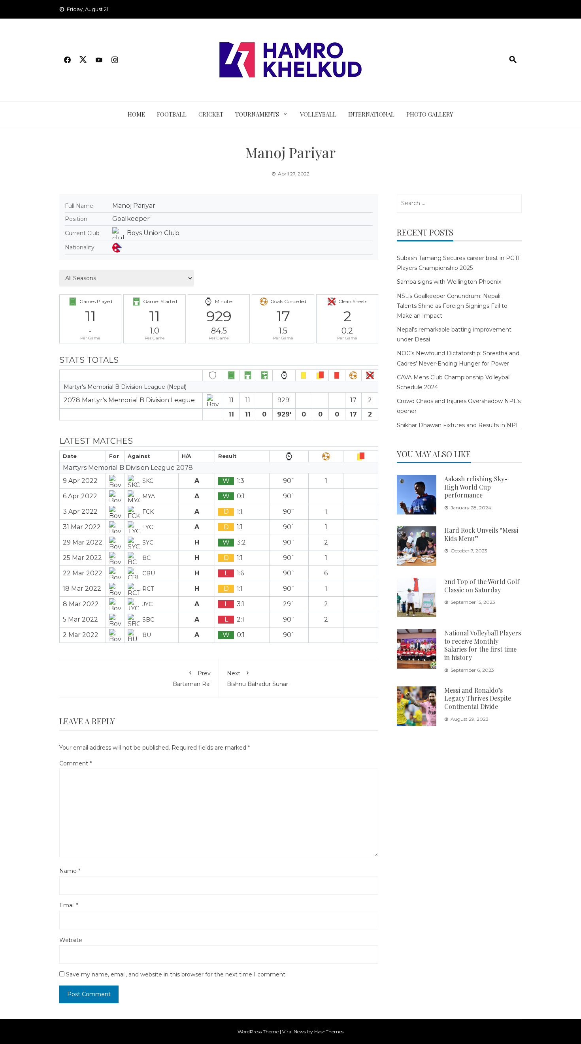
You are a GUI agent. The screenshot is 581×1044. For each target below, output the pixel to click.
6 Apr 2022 (80, 496)
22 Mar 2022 (82, 573)
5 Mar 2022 (80, 619)
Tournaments (257, 114)
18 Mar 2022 (82, 588)
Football (172, 114)
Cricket (210, 114)
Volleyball (318, 114)
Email (68, 905)
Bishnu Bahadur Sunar (257, 678)
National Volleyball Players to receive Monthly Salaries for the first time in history (482, 645)
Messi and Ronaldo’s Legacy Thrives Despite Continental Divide (477, 698)
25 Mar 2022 (82, 558)
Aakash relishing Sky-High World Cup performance (475, 487)
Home (136, 114)
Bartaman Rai (192, 678)
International (371, 114)
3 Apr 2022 (80, 511)
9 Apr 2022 (80, 480)
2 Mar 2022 (80, 635)
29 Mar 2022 (82, 542)
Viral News (294, 1032)
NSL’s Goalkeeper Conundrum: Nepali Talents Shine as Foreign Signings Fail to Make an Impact (452, 305)
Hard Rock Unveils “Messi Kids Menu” (481, 534)
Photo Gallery (429, 114)
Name (69, 870)
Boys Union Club (153, 233)
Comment (75, 763)
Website (70, 940)
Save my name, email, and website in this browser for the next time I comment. (176, 974)
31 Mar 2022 (82, 527)
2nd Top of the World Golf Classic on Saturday (481, 585)
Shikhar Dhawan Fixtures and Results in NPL (458, 425)
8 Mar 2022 (81, 604)
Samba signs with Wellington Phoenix (449, 281)
